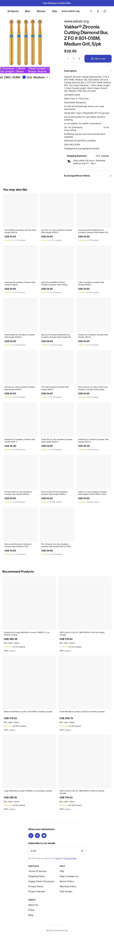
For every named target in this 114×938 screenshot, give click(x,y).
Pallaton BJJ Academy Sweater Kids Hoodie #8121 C (19, 440)
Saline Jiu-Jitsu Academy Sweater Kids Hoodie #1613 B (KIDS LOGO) (92, 493)
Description (70, 70)
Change (105, 156)
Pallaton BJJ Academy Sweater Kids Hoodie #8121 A (93, 440)
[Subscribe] (82, 851)
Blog (30, 915)
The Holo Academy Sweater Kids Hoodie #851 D (55, 388)
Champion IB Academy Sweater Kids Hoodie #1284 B (19, 283)
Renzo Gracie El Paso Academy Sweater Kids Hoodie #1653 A (54, 493)
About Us (33, 904)
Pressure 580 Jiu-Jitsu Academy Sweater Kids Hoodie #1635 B (18, 493)
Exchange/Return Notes (77, 175)
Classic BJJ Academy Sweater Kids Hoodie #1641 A (93, 336)
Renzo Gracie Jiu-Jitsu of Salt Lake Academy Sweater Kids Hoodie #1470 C (93, 388)
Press (31, 910)
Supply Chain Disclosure (41, 881)
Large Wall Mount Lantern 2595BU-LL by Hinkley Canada (28, 791)
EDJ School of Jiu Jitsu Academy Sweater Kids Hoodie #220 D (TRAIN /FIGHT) (56, 545)
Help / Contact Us (69, 876)
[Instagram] (37, 835)
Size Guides (66, 891)
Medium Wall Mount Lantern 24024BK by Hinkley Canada (28, 711)
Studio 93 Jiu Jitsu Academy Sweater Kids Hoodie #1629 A (57, 440)
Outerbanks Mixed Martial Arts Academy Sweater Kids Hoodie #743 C (93, 231)
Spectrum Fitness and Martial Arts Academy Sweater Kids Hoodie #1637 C (57, 336)
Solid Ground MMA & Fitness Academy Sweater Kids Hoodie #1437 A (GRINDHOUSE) (54, 283)
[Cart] (105, 11)
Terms (57, 858)
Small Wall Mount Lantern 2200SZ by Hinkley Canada (82, 711)
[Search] (91, 11)
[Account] (98, 11)
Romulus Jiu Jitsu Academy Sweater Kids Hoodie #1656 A (19, 388)
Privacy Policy (70, 858)
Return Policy (67, 881)
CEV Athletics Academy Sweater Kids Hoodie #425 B (20, 231)
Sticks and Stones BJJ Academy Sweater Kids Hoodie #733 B (18, 545)
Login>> (12, 650)
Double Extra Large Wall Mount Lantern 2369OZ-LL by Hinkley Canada (26, 633)
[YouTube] (43, 835)
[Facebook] (30, 835)
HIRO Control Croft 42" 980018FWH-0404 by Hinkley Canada (82, 633)
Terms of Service (37, 871)
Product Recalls (36, 891)
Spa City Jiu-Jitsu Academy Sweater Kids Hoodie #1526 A (56, 231)
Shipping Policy (36, 876)
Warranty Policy (68, 886)
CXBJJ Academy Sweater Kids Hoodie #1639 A (91, 283)
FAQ (62, 871)
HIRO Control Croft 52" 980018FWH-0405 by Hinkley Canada (82, 792)
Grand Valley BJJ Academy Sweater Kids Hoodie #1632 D (19, 336)
